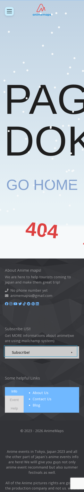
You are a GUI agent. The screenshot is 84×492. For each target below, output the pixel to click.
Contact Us (42, 399)
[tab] (14, 391)
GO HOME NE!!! (42, 209)
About (40, 392)
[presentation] (14, 391)
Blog (36, 405)
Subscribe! (20, 352)
